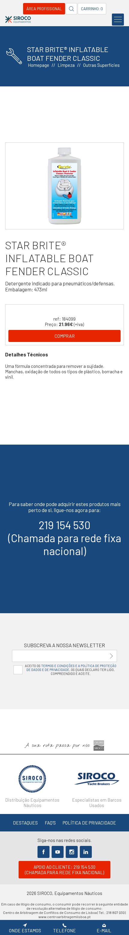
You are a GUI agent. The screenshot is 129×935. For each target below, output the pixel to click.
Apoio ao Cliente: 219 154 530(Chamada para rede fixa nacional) (64, 869)
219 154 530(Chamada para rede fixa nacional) (64, 537)
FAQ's (50, 822)
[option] (64, 186)
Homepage (38, 65)
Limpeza (66, 65)
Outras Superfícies (101, 65)
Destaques (25, 822)
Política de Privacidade (89, 822)
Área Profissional (44, 8)
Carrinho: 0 (92, 8)
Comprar (65, 336)
